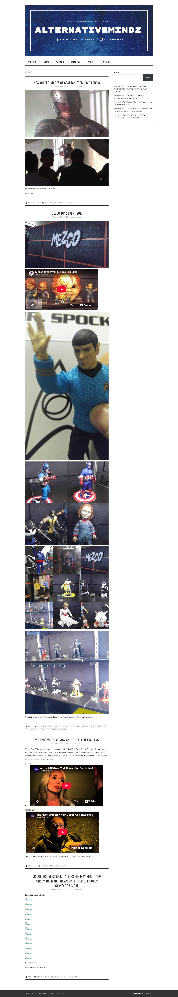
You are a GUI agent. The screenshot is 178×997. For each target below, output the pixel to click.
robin (70, 977)
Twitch (46, 62)
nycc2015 (31, 866)
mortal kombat (30, 729)
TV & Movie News (33, 202)
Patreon (60, 62)
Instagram (75, 62)
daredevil (69, 726)
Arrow (47, 202)
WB (72, 202)
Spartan (61, 202)
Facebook (105, 62)
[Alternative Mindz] (89, 30)
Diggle (55, 202)
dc (51, 202)
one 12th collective (43, 729)
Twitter (91, 62)
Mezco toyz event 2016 (66, 213)
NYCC (60, 866)
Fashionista (138, 993)
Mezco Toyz (102, 726)
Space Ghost (54, 729)
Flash (83, 726)
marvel (95, 726)
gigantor (88, 726)
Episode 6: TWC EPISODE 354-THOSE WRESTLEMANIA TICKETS (129, 96)
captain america (53, 726)
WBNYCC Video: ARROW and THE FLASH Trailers (67, 739)
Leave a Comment (76, 86)
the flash (67, 202)
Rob (66, 86)
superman (62, 729)
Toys (29, 726)
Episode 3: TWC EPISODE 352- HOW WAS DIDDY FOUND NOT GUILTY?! (130, 116)
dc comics (76, 726)
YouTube (32, 62)
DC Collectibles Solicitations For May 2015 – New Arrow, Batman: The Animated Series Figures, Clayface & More (67, 881)
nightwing (63, 977)
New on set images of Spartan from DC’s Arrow (67, 82)
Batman (44, 726)
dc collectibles (53, 977)
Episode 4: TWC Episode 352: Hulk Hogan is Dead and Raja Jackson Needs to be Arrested (133, 109)
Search (116, 72)
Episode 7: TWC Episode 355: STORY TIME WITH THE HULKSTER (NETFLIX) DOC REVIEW (131, 89)
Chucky (62, 726)
